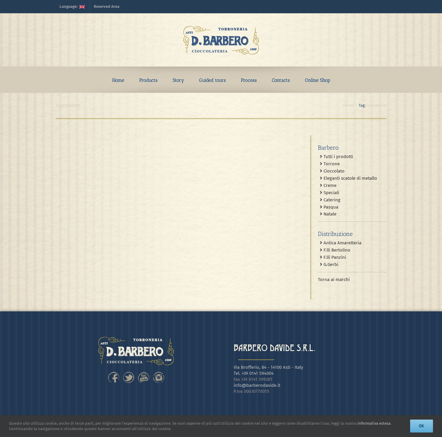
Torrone (331, 164)
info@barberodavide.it (257, 385)
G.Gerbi (330, 264)
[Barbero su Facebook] (114, 373)
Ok (421, 426)
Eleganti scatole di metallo (349, 178)
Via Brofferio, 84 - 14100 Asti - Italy (268, 367)
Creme (329, 185)
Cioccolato (333, 171)
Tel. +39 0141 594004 (254, 373)
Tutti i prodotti (337, 156)
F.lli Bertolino (336, 250)
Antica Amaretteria (341, 243)
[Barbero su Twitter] (129, 373)
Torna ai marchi (334, 279)
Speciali (330, 192)
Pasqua (330, 207)
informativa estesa (374, 423)
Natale (329, 214)
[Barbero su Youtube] (144, 373)
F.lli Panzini (334, 257)
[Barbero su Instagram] (159, 373)
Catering (331, 200)
